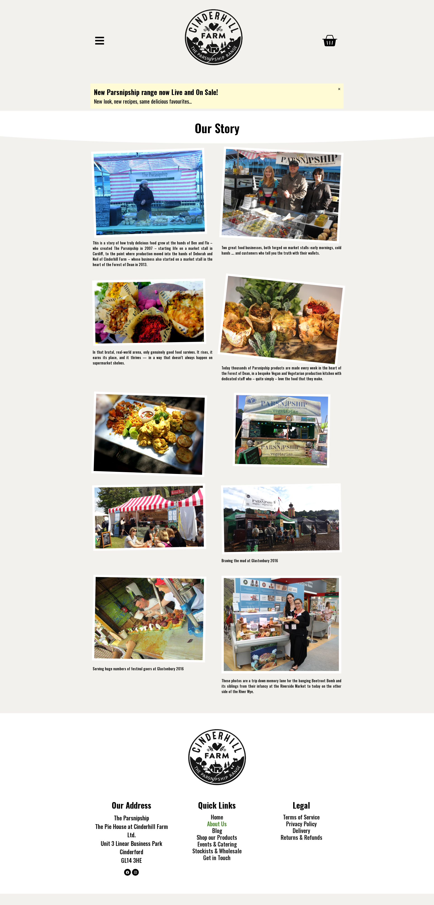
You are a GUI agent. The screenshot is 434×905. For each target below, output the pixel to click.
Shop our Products (217, 837)
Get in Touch (217, 857)
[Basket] (329, 40)
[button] (99, 41)
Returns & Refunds (301, 837)
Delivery (301, 830)
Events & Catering (217, 844)
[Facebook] (127, 872)
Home (217, 817)
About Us (217, 823)
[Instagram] (135, 872)
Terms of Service (301, 817)
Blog (217, 830)
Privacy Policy (301, 823)
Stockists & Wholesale (217, 850)
